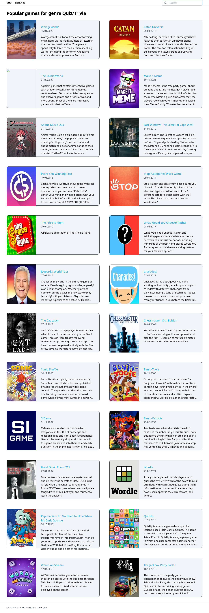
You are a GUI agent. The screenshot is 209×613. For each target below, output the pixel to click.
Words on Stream (52, 565)
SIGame (46, 418)
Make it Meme (153, 76)
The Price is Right (52, 222)
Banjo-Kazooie (153, 418)
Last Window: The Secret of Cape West (169, 125)
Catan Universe (153, 27)
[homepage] (9, 2)
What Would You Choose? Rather (165, 222)
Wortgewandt (50, 27)
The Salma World (52, 76)
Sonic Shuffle (49, 369)
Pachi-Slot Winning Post (56, 173)
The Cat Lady (49, 320)
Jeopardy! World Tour (54, 271)
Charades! (150, 271)
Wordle (148, 467)
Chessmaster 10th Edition (160, 320)
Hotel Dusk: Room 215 (55, 467)
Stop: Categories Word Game (162, 173)
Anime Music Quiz (52, 125)
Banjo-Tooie (151, 369)
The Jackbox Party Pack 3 (160, 565)
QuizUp (148, 516)
